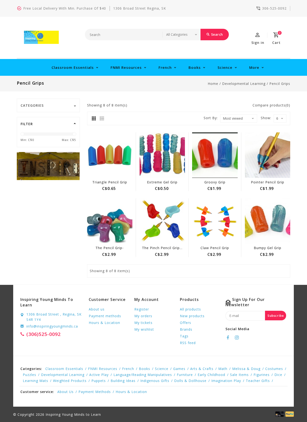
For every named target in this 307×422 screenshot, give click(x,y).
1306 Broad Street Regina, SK (139, 8)
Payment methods (105, 316)
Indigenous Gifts (154, 380)
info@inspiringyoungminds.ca (52, 326)
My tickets (143, 322)
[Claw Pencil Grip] (214, 221)
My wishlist (144, 329)
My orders (143, 316)
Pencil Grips (279, 83)
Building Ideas (123, 380)
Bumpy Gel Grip (267, 248)
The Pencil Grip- (109, 248)
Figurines (262, 374)
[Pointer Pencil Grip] (267, 155)
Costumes (274, 368)
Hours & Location (104, 322)
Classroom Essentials (73, 67)
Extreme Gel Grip (162, 182)
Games (179, 368)
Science (225, 67)
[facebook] (229, 337)
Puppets (98, 380)
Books (195, 67)
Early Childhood (211, 374)
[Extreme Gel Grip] (162, 155)
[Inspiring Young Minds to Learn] (41, 37)
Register (141, 309)
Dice (278, 374)
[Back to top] (292, 407)
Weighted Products (70, 380)
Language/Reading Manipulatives (142, 374)
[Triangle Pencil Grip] (109, 155)
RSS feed (188, 342)
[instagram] (238, 337)
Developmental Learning (244, 83)
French (165, 67)
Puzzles (29, 374)
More (254, 67)
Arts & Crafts (201, 368)
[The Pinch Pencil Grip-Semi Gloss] (162, 221)
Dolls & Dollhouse (190, 380)
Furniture (185, 374)
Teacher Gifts (258, 380)
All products (190, 309)
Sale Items (239, 374)
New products (192, 316)
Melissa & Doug (246, 368)
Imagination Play (226, 380)
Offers (185, 322)
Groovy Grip (214, 182)
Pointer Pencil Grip (267, 182)
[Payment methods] (289, 414)
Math (222, 368)
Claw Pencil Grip (215, 248)
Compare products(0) (271, 105)
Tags (184, 336)
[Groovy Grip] (214, 155)
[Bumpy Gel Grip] (267, 221)
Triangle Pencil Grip (109, 182)
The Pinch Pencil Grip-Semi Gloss (171, 248)
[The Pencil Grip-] (109, 221)
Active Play (99, 374)
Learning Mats (35, 380)
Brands (186, 329)
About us (97, 309)
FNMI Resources (126, 67)
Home (213, 83)
